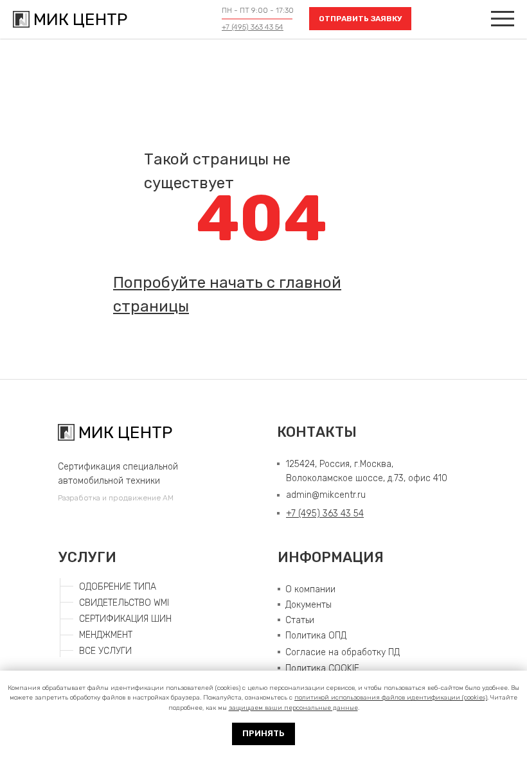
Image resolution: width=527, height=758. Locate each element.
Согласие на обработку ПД (342, 652)
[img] (502, 18)
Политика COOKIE (322, 668)
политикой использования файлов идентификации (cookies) (390, 697)
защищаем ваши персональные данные (293, 708)
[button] (360, 18)
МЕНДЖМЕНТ (105, 635)
